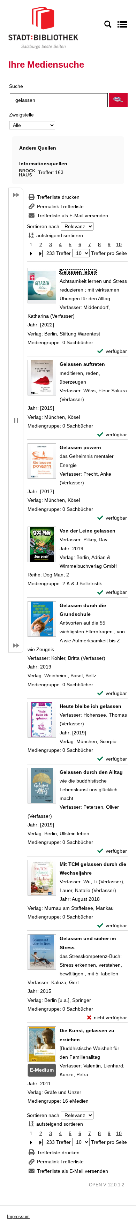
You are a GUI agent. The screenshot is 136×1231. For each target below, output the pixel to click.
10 (119, 244)
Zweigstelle (21, 115)
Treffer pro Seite (109, 253)
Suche (16, 86)
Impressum (18, 1216)
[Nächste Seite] (31, 253)
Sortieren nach (43, 226)
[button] (118, 100)
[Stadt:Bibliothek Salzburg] (43, 27)
